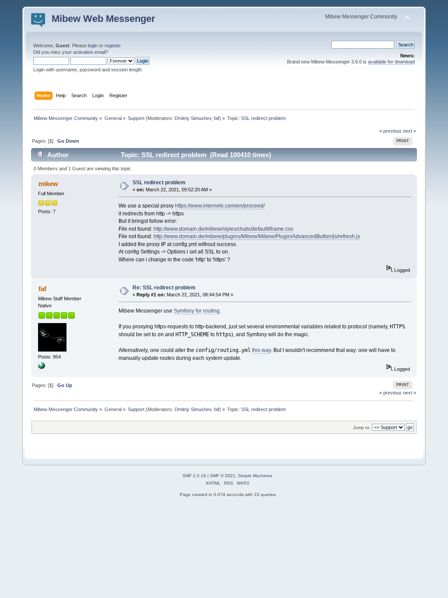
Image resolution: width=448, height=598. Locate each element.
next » (409, 131)
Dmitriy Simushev (193, 118)
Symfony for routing (197, 311)
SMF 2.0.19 (194, 475)
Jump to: (362, 427)
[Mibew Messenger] (41, 367)
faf (216, 118)
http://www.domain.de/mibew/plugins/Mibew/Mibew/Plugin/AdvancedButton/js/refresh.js (257, 236)
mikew (48, 183)
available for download (391, 61)
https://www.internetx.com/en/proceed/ (220, 206)
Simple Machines (255, 475)
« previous (390, 131)
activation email (89, 52)
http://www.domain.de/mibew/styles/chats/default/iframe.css (223, 229)
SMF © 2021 (222, 475)
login (93, 45)
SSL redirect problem (159, 182)
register (112, 45)
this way (261, 350)
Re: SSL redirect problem (164, 288)
